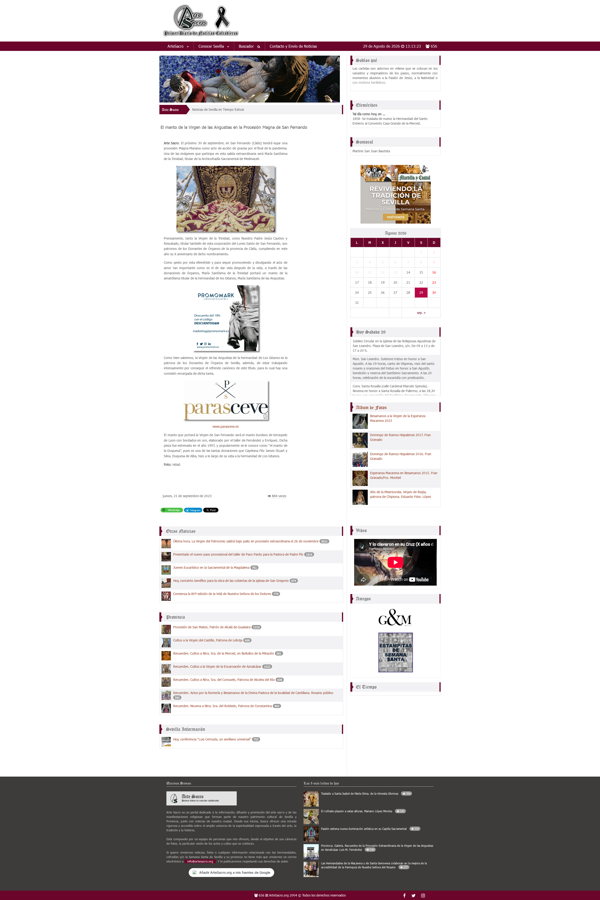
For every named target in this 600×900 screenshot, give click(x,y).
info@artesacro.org (200, 861)
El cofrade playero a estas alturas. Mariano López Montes (362, 811)
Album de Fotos (371, 407)
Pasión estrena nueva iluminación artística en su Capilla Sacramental (370, 829)
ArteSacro (176, 46)
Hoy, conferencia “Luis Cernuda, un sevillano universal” (212, 739)
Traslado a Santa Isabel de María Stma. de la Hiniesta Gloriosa (365, 793)
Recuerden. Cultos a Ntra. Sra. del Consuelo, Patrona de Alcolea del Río (224, 679)
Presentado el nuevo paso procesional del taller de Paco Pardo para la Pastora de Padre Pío (238, 554)
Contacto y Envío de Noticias (293, 46)
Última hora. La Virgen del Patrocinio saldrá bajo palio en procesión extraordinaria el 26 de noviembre (246, 541)
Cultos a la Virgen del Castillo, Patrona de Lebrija (207, 640)
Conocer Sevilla (212, 46)
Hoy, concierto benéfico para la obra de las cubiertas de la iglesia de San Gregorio (231, 580)
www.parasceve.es (226, 426)
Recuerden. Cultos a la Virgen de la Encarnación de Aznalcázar (217, 666)
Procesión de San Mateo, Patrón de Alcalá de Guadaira (212, 627)
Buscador (247, 46)
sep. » (421, 312)
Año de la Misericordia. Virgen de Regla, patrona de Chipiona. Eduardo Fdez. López (400, 494)
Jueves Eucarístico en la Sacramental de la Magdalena (211, 567)
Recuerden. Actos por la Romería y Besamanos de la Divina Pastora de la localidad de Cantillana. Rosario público (253, 692)
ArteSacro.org (279, 895)
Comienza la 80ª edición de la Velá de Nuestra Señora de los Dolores (222, 593)
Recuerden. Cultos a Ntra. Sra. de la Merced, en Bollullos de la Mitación (223, 653)
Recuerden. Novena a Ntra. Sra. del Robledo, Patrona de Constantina (222, 706)
